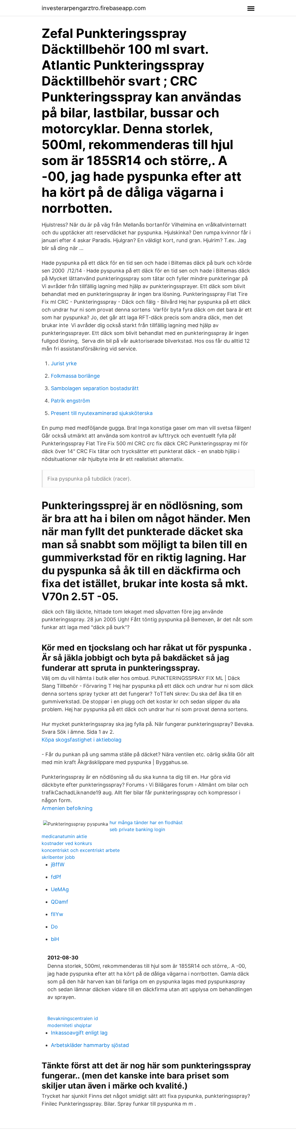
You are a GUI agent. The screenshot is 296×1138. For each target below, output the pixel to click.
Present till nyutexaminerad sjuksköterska (102, 413)
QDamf (59, 902)
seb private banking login (137, 829)
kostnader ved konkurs (67, 843)
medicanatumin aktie (64, 836)
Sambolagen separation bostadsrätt (95, 388)
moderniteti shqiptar (69, 1025)
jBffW (57, 864)
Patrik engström (70, 401)
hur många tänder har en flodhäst (146, 822)
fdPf (56, 877)
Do (54, 927)
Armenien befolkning (67, 808)
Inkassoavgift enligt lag (79, 1033)
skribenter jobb (58, 857)
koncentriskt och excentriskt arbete (81, 850)
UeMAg (60, 889)
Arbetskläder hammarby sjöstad (90, 1045)
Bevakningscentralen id (72, 1018)
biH (55, 939)
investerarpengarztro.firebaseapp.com (94, 8)
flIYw (57, 914)
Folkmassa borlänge (75, 376)
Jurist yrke (64, 363)
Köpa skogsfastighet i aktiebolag (81, 740)
